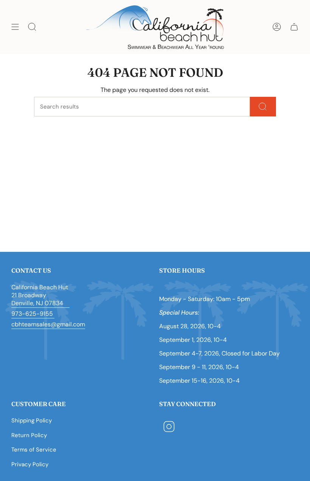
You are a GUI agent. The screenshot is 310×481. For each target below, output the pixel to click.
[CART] (294, 27)
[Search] (263, 106)
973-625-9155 (32, 314)
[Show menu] (15, 27)
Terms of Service (33, 449)
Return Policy (29, 435)
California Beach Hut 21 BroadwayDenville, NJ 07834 (40, 295)
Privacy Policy (29, 464)
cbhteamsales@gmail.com (48, 324)
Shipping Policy (31, 420)
